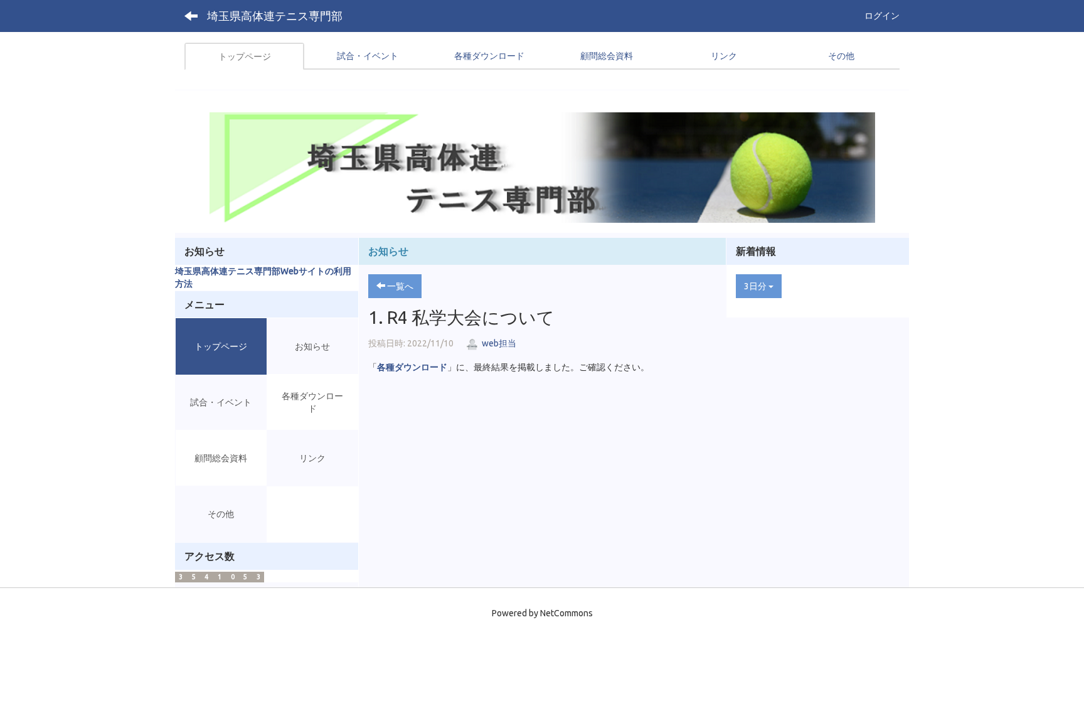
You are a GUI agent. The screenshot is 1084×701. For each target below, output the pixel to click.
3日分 (756, 286)
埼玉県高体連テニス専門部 (275, 15)
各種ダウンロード (412, 367)
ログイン (882, 16)
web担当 (498, 343)
